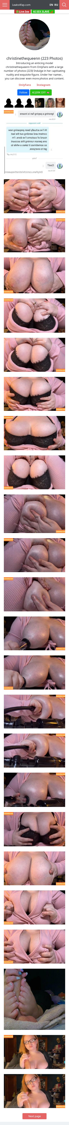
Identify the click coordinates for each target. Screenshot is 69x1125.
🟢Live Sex (22, 11)
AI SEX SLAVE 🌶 (43, 11)
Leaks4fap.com (21, 5)
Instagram (43, 85)
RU (56, 5)
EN (51, 5)
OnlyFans (25, 85)
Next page (34, 1116)
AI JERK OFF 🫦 (41, 92)
